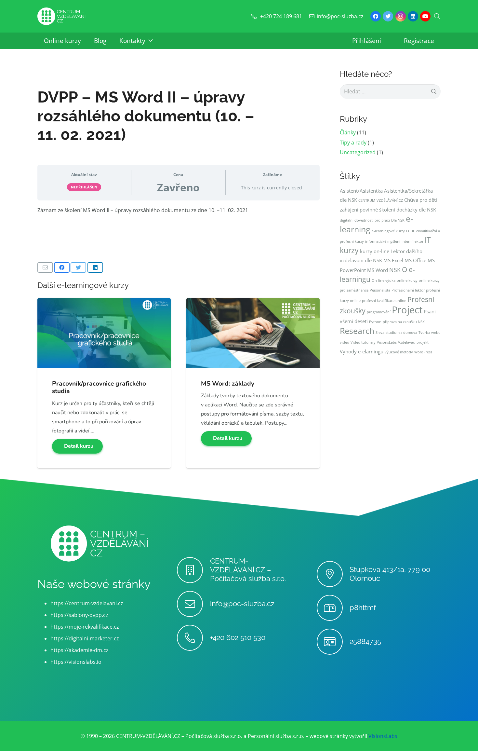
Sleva (380, 332)
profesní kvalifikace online (384, 300)
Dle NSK (398, 220)
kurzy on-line (374, 251)
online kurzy (407, 280)
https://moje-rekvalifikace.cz (84, 626)
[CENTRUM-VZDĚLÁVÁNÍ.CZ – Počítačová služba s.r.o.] (193, 570)
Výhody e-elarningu (361, 351)
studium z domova (401, 332)
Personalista (380, 290)
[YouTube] (425, 16)
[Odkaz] (61, 16)
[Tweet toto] (78, 267)
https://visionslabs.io (75, 661)
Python (375, 322)
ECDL (410, 231)
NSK (395, 270)
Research (357, 330)
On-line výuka (383, 280)
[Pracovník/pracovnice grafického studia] (104, 302)
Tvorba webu (429, 332)
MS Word (377, 270)
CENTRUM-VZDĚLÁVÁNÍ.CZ (380, 200)
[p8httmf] (333, 608)
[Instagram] (400, 16)
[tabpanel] (178, 210)
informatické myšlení (382, 241)
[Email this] (45, 267)
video (344, 342)
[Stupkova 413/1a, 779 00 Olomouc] (333, 574)
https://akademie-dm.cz (79, 650)
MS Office (415, 260)
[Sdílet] (62, 267)
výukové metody (399, 352)
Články (348, 132)
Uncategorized (358, 152)
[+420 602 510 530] (193, 638)
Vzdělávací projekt (413, 342)
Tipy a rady (353, 142)
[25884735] (333, 642)
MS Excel (393, 260)
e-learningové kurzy (388, 231)
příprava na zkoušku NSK (404, 322)
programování (379, 312)
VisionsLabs (387, 342)
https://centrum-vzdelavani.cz (86, 603)
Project (407, 309)
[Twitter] (388, 16)
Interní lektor (412, 241)
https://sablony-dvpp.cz (79, 615)
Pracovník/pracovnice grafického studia (99, 387)
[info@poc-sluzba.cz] (193, 604)
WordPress (423, 352)
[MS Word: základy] (253, 302)
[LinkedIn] (413, 16)
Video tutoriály (363, 342)
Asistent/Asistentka (361, 190)
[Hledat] (437, 16)
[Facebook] (375, 16)
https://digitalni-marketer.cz (84, 638)
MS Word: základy (227, 383)
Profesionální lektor (408, 290)
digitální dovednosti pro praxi (365, 220)
